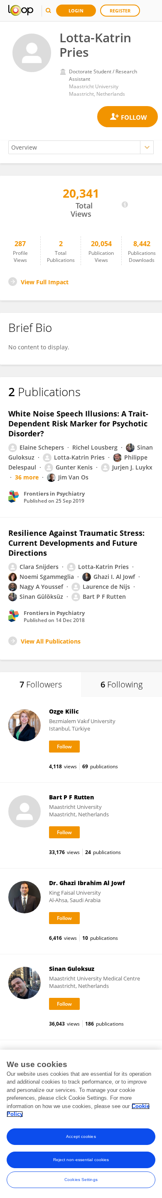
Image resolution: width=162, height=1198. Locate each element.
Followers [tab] (41, 684)
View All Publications (51, 641)
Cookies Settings (81, 1179)
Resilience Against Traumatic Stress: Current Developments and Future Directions (76, 543)
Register (120, 10)
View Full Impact (45, 282)
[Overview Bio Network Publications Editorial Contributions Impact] (81, 147)
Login (76, 10)
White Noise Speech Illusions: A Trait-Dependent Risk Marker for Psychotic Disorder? (78, 423)
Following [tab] (121, 684)
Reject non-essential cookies (81, 1159)
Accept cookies (81, 1136)
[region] (81, 1124)
